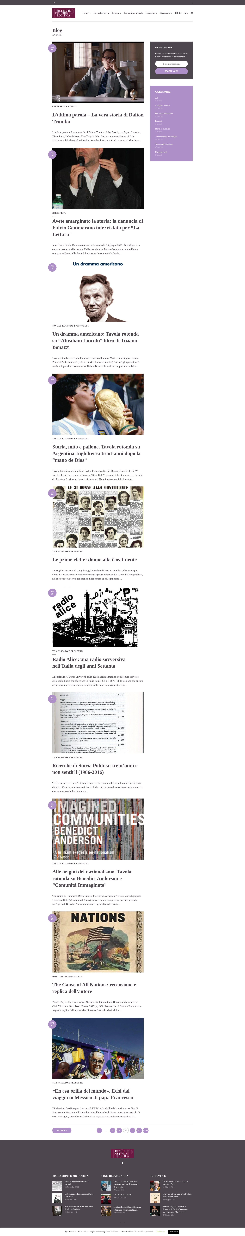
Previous (62, 1130)
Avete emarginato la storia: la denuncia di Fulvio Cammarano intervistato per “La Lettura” (97, 227)
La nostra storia (101, 13)
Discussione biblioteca (67, 976)
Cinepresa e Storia (64, 107)
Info (186, 13)
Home (85, 13)
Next (145, 1130)
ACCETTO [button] (174, 1232)
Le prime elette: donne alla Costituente (94, 560)
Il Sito (178, 13)
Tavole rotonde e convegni (70, 326)
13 (139, 1130)
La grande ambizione (122, 1194)
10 (119, 1130)
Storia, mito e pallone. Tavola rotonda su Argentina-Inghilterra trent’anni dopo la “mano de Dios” (96, 453)
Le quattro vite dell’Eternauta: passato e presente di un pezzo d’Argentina (126, 1184)
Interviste (59, 213)
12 (132, 1130)
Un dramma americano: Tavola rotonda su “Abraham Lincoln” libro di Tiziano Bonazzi (95, 340)
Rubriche (150, 13)
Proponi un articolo (133, 13)
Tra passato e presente (67, 551)
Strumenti (165, 13)
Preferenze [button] (161, 1232)
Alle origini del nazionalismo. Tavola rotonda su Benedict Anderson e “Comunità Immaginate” (91, 878)
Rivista (115, 13)
